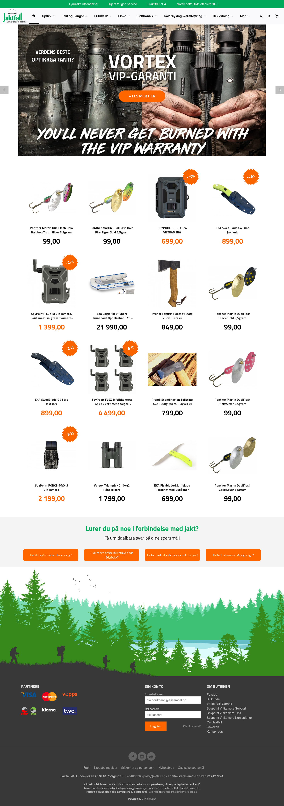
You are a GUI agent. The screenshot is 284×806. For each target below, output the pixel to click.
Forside (212, 694)
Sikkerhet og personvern (138, 767)
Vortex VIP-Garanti (219, 703)
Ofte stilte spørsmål (191, 767)
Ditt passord (152, 709)
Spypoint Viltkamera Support (226, 708)
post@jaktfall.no (154, 776)
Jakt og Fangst (73, 16)
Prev (8, 89)
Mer (243, 16)
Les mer (154, 791)
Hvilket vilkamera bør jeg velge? (233, 555)
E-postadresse (154, 694)
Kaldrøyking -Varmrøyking (183, 16)
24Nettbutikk (149, 798)
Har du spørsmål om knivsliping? (51, 555)
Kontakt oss (215, 731)
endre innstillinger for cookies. (181, 791)
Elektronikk (145, 16)
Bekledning (221, 16)
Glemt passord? (192, 726)
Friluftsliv (101, 16)
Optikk (46, 16)
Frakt (86, 767)
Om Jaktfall (214, 722)
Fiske (122, 16)
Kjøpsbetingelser (105, 767)
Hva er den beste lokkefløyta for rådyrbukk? (111, 555)
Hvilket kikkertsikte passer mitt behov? (172, 555)
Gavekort (213, 727)
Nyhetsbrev (166, 767)
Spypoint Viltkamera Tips (224, 713)
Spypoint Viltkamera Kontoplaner (229, 717)
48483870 (134, 776)
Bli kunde (213, 699)
